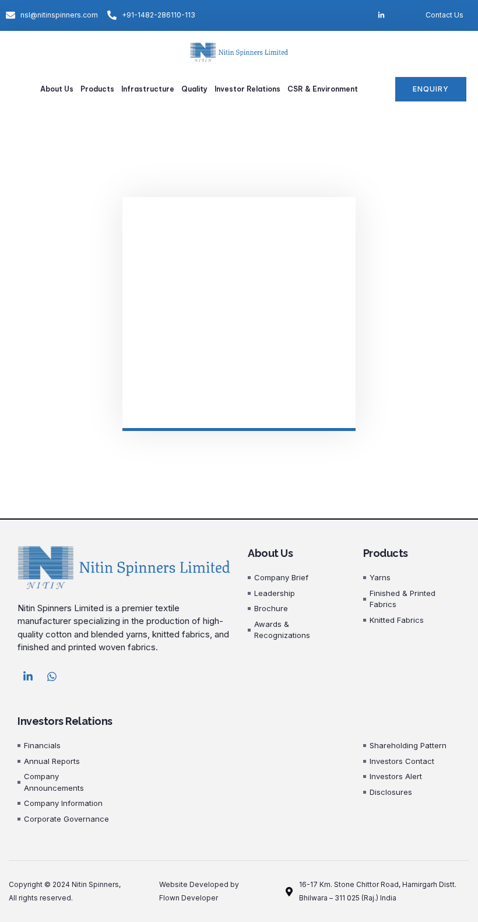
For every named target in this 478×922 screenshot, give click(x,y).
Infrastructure (147, 89)
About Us (56, 89)
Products (97, 89)
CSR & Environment (322, 89)
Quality (194, 89)
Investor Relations (247, 89)
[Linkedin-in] (27, 676)
